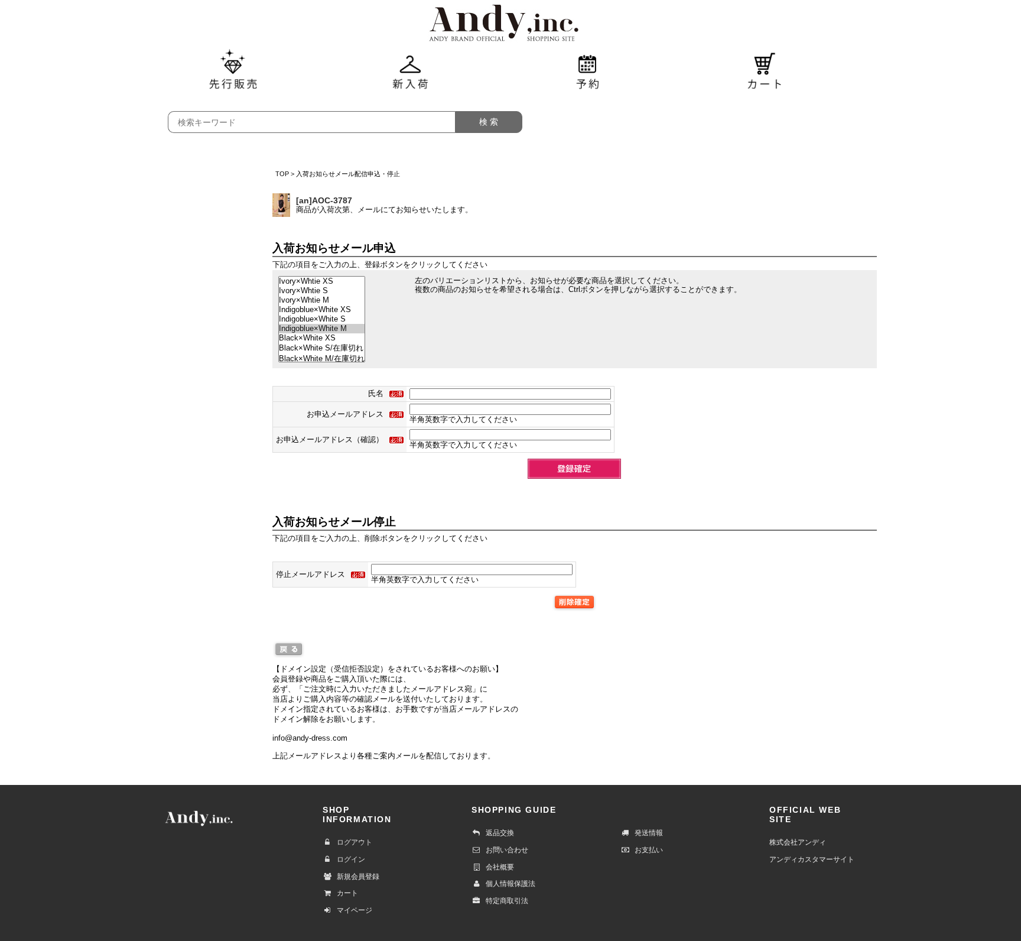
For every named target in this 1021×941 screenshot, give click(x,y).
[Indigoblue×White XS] (322, 309)
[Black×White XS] (322, 338)
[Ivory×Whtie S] (322, 291)
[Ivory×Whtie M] (322, 300)
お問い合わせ (507, 850)
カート (347, 893)
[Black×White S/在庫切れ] (322, 348)
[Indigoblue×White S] (322, 319)
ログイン (351, 859)
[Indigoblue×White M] (322, 328)
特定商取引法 (507, 901)
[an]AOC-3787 (324, 200)
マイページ (354, 910)
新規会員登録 (358, 876)
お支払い (649, 850)
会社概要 (500, 867)
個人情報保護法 (510, 884)
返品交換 (500, 833)
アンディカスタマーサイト (811, 859)
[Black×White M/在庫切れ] (322, 358)
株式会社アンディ (797, 842)
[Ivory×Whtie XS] (322, 281)
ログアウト (354, 842)
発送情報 (649, 833)
